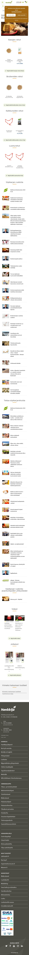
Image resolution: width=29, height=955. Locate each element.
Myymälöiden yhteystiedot (10, 763)
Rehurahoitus (5, 895)
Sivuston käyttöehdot (8, 817)
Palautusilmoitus (6, 805)
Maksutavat (5, 798)
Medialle (4, 774)
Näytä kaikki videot (15, 638)
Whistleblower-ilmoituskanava (11, 778)
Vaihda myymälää (21, 15)
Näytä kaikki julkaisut (15, 675)
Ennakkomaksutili (7, 906)
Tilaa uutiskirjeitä (7, 848)
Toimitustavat (5, 794)
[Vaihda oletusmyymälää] (20, 2)
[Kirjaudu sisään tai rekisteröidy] (22, 2)
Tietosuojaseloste (6, 820)
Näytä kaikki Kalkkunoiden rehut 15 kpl (15, 140)
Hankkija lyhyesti (6, 745)
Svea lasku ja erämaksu (8, 887)
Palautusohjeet (6, 802)
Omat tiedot (5, 840)
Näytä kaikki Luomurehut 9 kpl (15, 175)
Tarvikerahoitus (6, 891)
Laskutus (4, 759)
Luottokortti (5, 880)
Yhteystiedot (5, 756)
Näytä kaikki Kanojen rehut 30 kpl (15, 71)
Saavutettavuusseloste (8, 824)
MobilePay (4, 884)
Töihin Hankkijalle (7, 767)
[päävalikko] (2, 2)
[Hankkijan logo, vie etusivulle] (10, 2)
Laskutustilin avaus (7, 902)
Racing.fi (4, 860)
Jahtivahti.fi (5, 856)
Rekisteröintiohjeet (7, 790)
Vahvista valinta (11, 15)
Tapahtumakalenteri (8, 771)
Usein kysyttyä (6, 836)
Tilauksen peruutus (7, 809)
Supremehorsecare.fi (8, 864)
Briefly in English (6, 752)
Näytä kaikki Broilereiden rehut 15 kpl (15, 105)
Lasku (3, 898)
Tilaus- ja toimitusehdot (9, 787)
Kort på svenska (6, 748)
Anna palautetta (6, 844)
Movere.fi (4, 867)
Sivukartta (4, 813)
